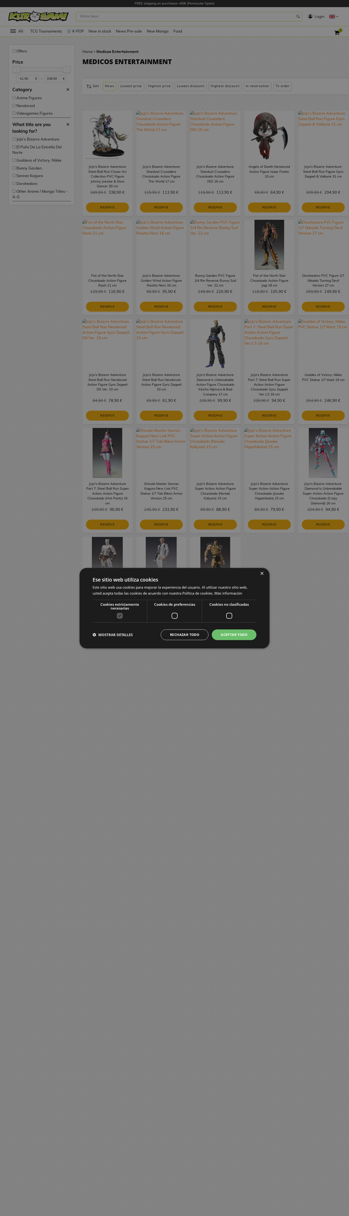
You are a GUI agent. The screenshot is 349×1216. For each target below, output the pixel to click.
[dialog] (174, 608)
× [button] (262, 573)
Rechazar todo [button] (184, 634)
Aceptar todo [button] (234, 634)
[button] (113, 634)
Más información (228, 593)
